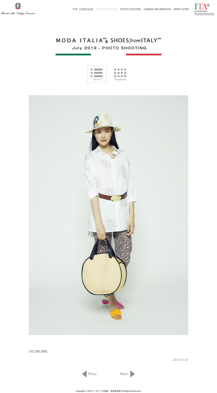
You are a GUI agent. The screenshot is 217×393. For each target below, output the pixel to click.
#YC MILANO (38, 351)
